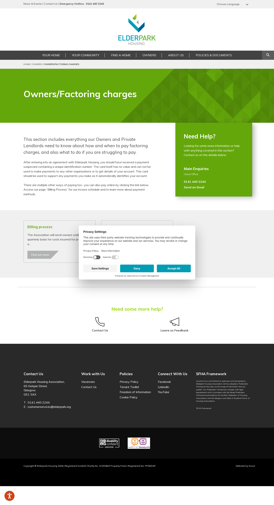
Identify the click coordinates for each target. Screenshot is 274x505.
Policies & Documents (214, 55)
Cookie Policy (129, 397)
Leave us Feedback (174, 330)
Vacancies (88, 382)
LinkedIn (163, 387)
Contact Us (51, 3)
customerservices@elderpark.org (49, 407)
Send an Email (194, 187)
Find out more (40, 255)
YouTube (163, 392)
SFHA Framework (203, 408)
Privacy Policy (129, 382)
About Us (176, 55)
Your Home (51, 55)
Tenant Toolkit (129, 387)
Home (26, 64)
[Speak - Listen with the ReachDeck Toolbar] (9, 496)
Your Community (85, 55)
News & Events (32, 3)
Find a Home (121, 55)
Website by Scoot (245, 465)
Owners (149, 55)
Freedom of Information (135, 392)
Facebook (164, 382)
